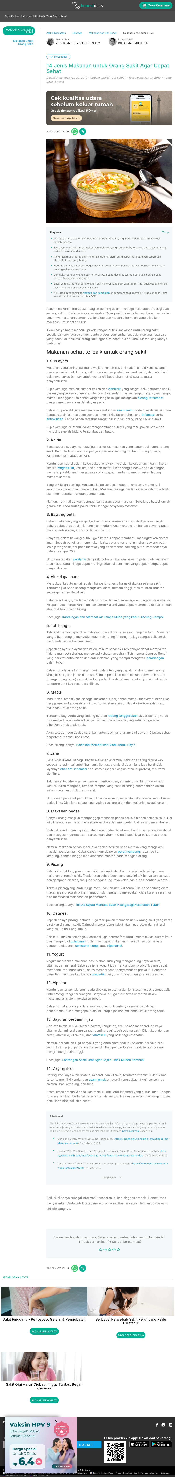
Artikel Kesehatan (56, 32)
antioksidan (54, 419)
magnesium (65, 468)
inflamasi (148, 414)
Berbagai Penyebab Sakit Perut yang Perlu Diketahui (131, 1321)
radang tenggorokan (123, 716)
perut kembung (129, 851)
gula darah (78, 941)
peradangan (155, 658)
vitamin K (99, 1035)
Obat (17, 16)
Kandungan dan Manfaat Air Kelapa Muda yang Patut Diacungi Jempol (113, 617)
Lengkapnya (109, 1177)
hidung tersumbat (150, 398)
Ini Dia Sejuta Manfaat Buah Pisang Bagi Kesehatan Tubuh (118, 905)
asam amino (125, 410)
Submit (87, 1444)
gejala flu (79, 559)
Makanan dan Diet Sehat (103, 32)
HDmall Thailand (41, 1475)
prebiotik (98, 974)
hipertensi (114, 945)
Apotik (42, 16)
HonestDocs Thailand (16, 1475)
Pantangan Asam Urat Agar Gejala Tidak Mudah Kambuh (103, 1060)
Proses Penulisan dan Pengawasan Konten (137, 1473)
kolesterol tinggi (86, 945)
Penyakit (9, 16)
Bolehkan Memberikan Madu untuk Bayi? (105, 745)
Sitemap (165, 1473)
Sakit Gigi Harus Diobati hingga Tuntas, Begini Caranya (44, 1386)
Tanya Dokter (52, 16)
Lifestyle (78, 32)
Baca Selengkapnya (44, 1331)
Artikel (64, 16)
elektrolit (114, 389)
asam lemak (97, 1079)
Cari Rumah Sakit (29, 16)
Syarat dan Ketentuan (77, 1473)
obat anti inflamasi (73, 769)
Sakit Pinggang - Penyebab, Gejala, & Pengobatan (44, 1319)
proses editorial (130, 1130)
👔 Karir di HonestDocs (101, 1473)
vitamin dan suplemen (96, 292)
